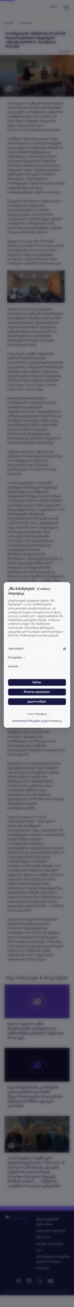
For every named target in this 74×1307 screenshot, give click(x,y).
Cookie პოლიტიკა (37, 714)
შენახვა (37, 682)
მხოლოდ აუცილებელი (37, 692)
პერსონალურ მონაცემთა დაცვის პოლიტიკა (37, 721)
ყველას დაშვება (36, 701)
